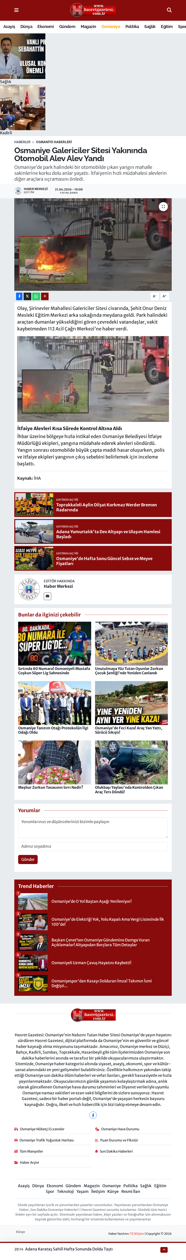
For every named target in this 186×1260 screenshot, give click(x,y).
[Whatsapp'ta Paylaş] (36, 296)
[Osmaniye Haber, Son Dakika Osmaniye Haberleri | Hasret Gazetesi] (92, 10)
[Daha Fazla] (45, 296)
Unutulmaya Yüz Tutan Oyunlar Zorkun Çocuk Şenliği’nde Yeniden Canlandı (129, 670)
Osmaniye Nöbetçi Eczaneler (42, 1129)
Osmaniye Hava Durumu (120, 1129)
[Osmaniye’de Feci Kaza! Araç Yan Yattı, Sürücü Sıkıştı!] (131, 702)
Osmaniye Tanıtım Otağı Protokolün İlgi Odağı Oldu (53, 730)
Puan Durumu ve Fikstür (119, 1140)
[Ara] (169, 10)
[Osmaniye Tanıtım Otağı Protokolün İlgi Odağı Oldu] (54, 702)
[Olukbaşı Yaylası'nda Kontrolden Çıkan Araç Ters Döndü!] (131, 762)
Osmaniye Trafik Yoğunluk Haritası (47, 1140)
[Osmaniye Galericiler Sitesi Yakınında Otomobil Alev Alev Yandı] (93, 244)
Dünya (26, 26)
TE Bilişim (137, 1234)
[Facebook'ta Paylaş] (19, 296)
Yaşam (82, 1191)
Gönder (28, 859)
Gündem (67, 26)
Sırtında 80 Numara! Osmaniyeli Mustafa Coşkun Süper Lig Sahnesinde (54, 670)
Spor (50, 1191)
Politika (132, 26)
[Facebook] (93, 1115)
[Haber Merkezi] (29, 589)
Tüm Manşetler (31, 1151)
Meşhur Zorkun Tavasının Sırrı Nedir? (50, 787)
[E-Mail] (47, 596)
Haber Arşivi (29, 1162)
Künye (113, 1191)
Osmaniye (110, 26)
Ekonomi (45, 26)
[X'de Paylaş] (27, 296)
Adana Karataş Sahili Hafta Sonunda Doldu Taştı (69, 1249)
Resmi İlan (130, 1191)
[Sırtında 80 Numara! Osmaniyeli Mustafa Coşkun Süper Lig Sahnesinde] (54, 643)
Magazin (88, 26)
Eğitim (167, 26)
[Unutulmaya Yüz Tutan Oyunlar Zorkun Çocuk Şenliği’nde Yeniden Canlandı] (131, 643)
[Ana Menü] (16, 10)
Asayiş (9, 26)
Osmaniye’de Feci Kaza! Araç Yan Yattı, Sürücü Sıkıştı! (128, 730)
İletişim (98, 1191)
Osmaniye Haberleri (54, 142)
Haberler (22, 142)
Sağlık (149, 26)
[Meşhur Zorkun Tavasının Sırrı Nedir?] (54, 762)
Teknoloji (65, 1191)
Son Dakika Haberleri (116, 1151)
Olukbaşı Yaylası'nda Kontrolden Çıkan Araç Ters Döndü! (129, 789)
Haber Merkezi (58, 586)
